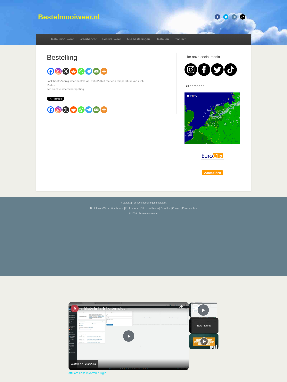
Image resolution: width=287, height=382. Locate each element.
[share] (180, 306)
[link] (75, 308)
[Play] (204, 341)
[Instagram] (58, 71)
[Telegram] (88, 71)
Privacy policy (189, 208)
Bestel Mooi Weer (99, 208)
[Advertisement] (143, 244)
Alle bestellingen (138, 39)
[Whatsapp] (81, 71)
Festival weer (111, 39)
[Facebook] (50, 71)
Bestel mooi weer (62, 39)
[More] (104, 71)
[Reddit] (73, 71)
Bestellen (162, 39)
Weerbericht (88, 39)
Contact (180, 39)
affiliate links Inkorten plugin (105, 308)
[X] (65, 71)
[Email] (96, 71)
